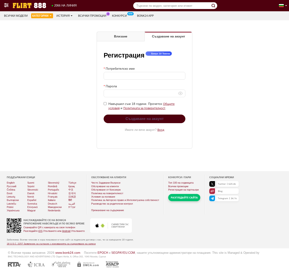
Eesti (9, 193)
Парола (111, 86)
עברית (71, 207)
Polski (10, 207)
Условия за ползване (103, 196)
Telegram (227, 198)
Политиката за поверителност (144, 108)
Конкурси (119, 15)
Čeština (11, 189)
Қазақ (71, 186)
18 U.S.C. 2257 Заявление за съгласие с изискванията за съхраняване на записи (51, 243)
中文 (70, 189)
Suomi (30, 182)
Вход (160, 130)
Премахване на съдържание (107, 210)
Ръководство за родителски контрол (112, 203)
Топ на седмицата (180, 182)
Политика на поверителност (107, 193)
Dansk (31, 193)
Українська (13, 210)
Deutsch (52, 203)
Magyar (31, 210)
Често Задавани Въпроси (105, 182)
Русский (11, 186)
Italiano (52, 200)
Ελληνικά (32, 207)
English (11, 182)
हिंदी (70, 200)
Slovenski (32, 189)
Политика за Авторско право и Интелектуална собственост (125, 200)
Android (66, 231)
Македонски (55, 207)
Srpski (30, 186)
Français (53, 196)
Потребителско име (120, 68)
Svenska (32, 203)
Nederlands (54, 210)
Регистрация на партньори (183, 189)
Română (52, 186)
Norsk (30, 196)
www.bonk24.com (67, 252)
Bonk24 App (145, 15)
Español (31, 200)
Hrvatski (52, 193)
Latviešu (11, 203)
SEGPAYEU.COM (123, 252)
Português (53, 189)
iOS (40, 231)
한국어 (72, 193)
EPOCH (103, 252)
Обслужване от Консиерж (106, 189)
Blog (220, 191)
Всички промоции (92, 15)
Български (13, 200)
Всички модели (16, 15)
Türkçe (72, 182)
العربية (71, 203)
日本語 (72, 196)
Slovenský (53, 182)
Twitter (227, 183)
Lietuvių (11, 196)
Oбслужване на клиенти (105, 186)
